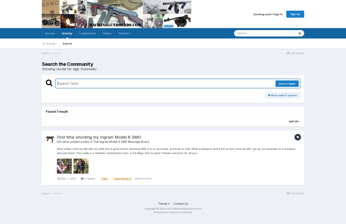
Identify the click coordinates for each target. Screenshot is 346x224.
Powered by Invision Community (173, 212)
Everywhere (283, 33)
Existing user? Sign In (268, 14)
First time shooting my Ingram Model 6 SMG (99, 137)
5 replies (89, 178)
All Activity (48, 43)
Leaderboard (87, 33)
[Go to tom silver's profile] (50, 139)
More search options (283, 95)
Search (67, 43)
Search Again (287, 83)
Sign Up (295, 14)
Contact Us (181, 203)
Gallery (107, 33)
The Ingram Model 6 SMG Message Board (121, 141)
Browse (50, 33)
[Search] (299, 33)
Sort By (294, 121)
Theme (163, 203)
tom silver (63, 141)
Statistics (124, 33)
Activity (67, 33)
